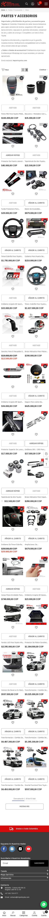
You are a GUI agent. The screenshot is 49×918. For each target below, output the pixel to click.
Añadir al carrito (36, 203)
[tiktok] (20, 849)
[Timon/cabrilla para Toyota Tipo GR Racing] (12, 228)
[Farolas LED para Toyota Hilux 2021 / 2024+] (12, 614)
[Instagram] (12, 849)
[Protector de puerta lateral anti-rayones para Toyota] (12, 133)
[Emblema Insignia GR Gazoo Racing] (36, 567)
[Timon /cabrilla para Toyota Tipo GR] (36, 276)
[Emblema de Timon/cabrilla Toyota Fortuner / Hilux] (12, 516)
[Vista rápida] (22, 78)
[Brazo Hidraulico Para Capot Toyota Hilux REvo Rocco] (36, 469)
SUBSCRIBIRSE (39, 863)
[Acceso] (32, 3)
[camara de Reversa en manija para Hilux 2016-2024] (12, 662)
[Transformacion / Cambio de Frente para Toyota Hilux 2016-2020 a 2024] (36, 709)
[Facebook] (4, 849)
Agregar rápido (13, 155)
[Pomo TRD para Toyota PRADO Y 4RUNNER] (12, 85)
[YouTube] (28, 849)
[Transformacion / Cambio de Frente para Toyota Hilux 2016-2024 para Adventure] (12, 709)
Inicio (3, 10)
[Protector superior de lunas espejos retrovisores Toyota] (12, 421)
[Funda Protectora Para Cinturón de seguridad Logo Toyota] (12, 181)
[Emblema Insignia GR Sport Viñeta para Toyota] (12, 374)
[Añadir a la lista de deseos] (13, 99)
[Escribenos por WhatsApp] (43, 904)
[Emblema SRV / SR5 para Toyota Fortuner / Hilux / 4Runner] (36, 421)
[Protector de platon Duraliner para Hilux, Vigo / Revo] (36, 614)
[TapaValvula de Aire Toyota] (12, 469)
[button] (23, 70)
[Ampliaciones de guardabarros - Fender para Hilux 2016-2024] (36, 516)
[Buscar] (26, 3)
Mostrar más (24, 806)
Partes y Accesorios (15, 10)
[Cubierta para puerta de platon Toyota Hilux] (36, 228)
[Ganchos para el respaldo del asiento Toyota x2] (12, 323)
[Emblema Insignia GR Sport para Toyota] (12, 276)
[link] (23, 829)
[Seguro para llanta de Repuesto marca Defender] (36, 374)
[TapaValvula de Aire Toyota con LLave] (36, 133)
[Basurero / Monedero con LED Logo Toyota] (36, 85)
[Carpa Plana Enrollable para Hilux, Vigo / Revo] (12, 567)
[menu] (46, 3)
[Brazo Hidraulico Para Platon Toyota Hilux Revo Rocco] (36, 323)
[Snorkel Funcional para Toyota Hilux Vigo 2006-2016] (36, 757)
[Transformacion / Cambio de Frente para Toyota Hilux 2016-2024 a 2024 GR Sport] (12, 757)
